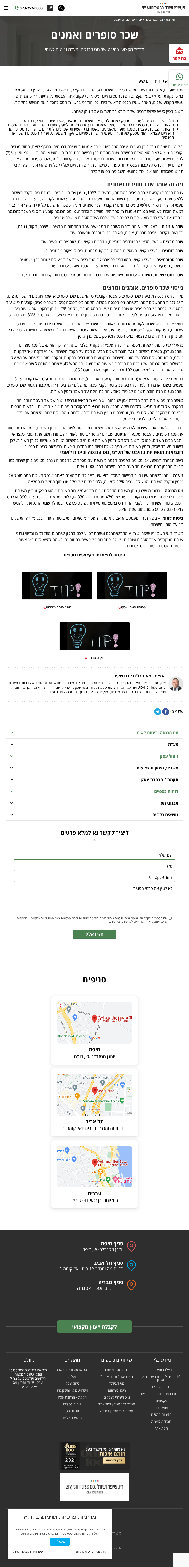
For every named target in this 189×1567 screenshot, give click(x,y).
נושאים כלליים (165, 814)
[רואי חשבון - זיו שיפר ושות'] (94, 1487)
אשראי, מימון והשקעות (157, 768)
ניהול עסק (169, 756)
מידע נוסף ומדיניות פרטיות (91, 1551)
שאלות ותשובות (161, 1369)
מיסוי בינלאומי (116, 1390)
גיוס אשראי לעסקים (117, 1397)
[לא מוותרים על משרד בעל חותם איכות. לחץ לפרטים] (94, 1456)
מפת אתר (161, 1428)
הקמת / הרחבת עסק (159, 779)
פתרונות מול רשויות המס (117, 1369)
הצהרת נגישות (161, 1421)
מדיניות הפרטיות (120, 921)
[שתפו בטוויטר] (157, 711)
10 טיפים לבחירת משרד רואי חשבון (161, 1378)
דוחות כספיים (166, 791)
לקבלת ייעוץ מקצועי (94, 1326)
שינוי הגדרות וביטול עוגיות (28, 1551)
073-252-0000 (31, 8)
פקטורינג (161, 1400)
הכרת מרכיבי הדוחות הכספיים (161, 1394)
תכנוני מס (169, 803)
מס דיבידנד (116, 1383)
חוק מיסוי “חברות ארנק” (116, 1376)
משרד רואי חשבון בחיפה (116, 1411)
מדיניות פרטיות (161, 1414)
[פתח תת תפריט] (12, 732)
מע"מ (173, 744)
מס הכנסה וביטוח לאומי (150, 19)
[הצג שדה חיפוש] (61, 8)
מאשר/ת (60, 1541)
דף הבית (170, 19)
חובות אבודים (161, 1387)
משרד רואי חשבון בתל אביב (116, 1404)
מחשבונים (161, 1407)
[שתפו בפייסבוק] (165, 711)
